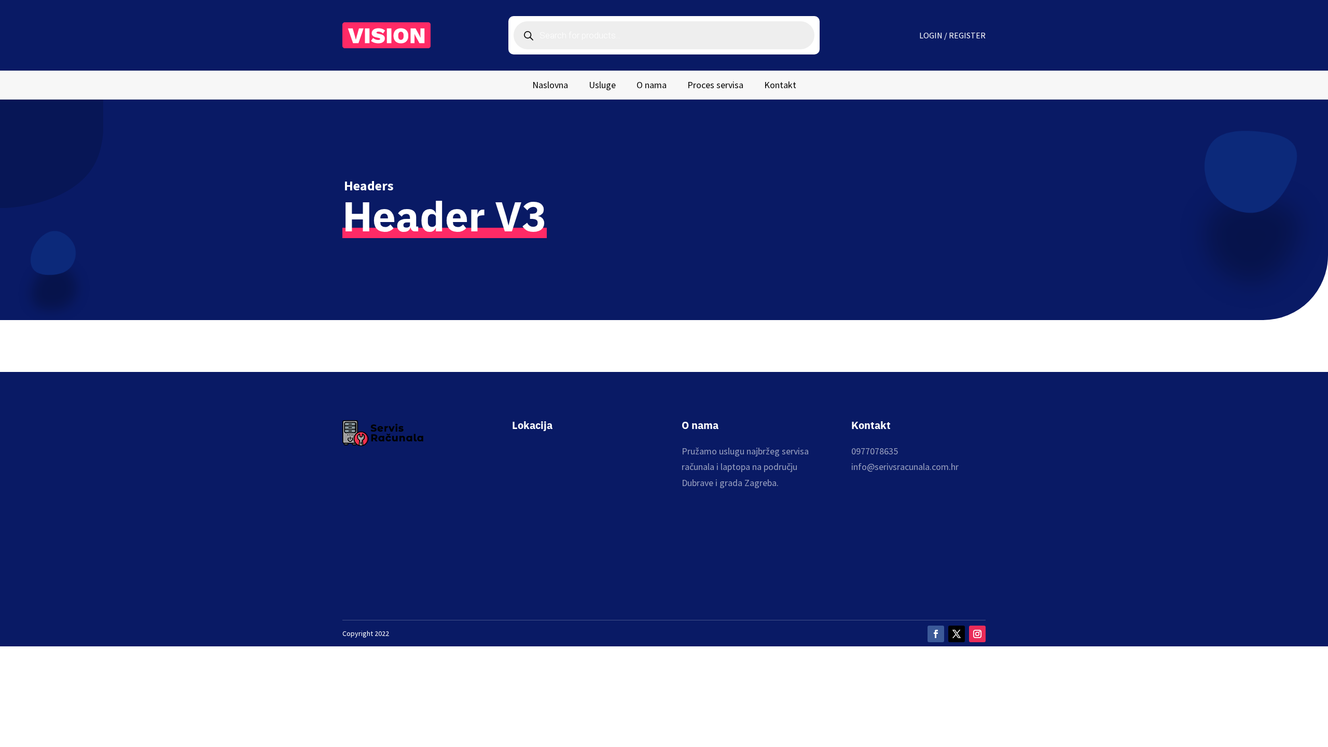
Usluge (602, 86)
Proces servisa (715, 86)
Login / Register (952, 36)
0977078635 (874, 451)
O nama (652, 86)
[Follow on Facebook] (936, 634)
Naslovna (550, 86)
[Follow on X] (956, 634)
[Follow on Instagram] (977, 634)
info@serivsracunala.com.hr (905, 467)
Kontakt (780, 86)
